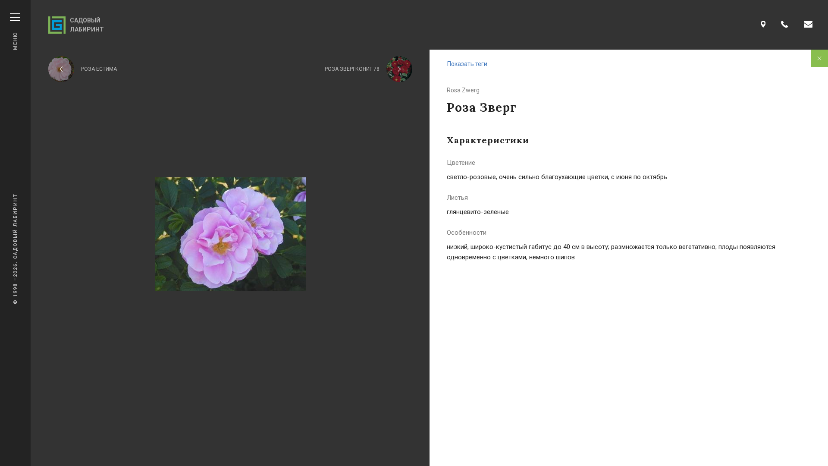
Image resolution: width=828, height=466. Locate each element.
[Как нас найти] (763, 25)
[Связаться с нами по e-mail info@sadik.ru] (808, 25)
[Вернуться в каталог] (819, 58)
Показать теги (467, 63)
